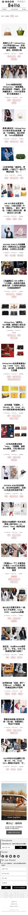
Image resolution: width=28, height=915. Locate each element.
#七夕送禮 (12, 255)
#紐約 (9, 100)
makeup (20, 573)
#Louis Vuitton (16, 415)
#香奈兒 (14, 537)
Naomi (7, 573)
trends (21, 532)
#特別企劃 (20, 255)
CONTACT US (14, 904)
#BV (9, 415)
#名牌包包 (14, 460)
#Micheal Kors (14, 496)
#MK (19, 56)
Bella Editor (10, 330)
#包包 (9, 376)
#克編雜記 (19, 294)
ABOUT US (14, 901)
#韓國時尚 (14, 621)
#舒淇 (6, 141)
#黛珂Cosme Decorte (14, 579)
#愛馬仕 (20, 693)
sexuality (21, 291)
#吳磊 (21, 496)
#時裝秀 (14, 102)
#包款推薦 (14, 59)
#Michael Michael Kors (14, 379)
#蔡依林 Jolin (14, 733)
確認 (6, 887)
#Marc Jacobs (14, 418)
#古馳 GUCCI (14, 582)
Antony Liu (7, 252)
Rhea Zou (7, 53)
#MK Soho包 (14, 338)
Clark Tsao (7, 216)
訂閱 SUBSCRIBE (14, 832)
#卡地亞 (14, 693)
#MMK (14, 219)
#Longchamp (16, 618)
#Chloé (19, 769)
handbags (21, 53)
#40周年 (14, 296)
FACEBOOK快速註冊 (19, 887)
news (21, 97)
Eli (7, 175)
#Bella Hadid (16, 457)
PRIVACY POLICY (14, 906)
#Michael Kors (11, 56)
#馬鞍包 (9, 219)
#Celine (20, 657)
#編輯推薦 (14, 576)
